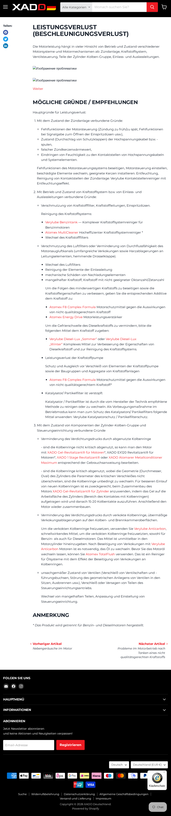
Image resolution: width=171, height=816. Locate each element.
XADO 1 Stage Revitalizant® (78, 457)
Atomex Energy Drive (66, 317)
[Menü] (164, 772)
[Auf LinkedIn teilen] (5, 45)
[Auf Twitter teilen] (5, 39)
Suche (22, 794)
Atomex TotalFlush (100, 554)
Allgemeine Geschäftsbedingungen (123, 794)
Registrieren (70, 745)
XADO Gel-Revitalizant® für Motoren (75, 452)
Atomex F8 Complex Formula (72, 307)
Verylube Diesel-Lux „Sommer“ (73, 339)
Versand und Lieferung (75, 798)
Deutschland (147, 764)
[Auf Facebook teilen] (5, 32)
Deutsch (117, 764)
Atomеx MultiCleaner (61, 232)
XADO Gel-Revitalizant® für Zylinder (81, 491)
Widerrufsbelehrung (45, 794)
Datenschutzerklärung (79, 794)
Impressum (103, 798)
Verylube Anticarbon (150, 529)
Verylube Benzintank (61, 222)
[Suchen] (152, 7)
